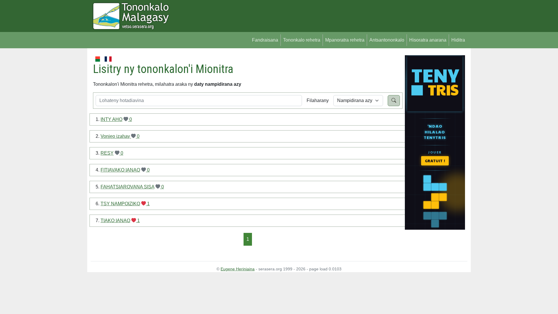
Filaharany (318, 100)
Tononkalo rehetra (301, 40)
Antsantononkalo (386, 40)
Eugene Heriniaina (238, 269)
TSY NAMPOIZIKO (120, 203)
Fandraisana (265, 40)
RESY (107, 153)
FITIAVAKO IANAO (120, 169)
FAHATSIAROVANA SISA (127, 186)
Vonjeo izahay (116, 136)
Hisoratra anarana (427, 40)
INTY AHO (111, 119)
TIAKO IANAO (115, 220)
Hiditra (458, 40)
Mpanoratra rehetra (344, 40)
